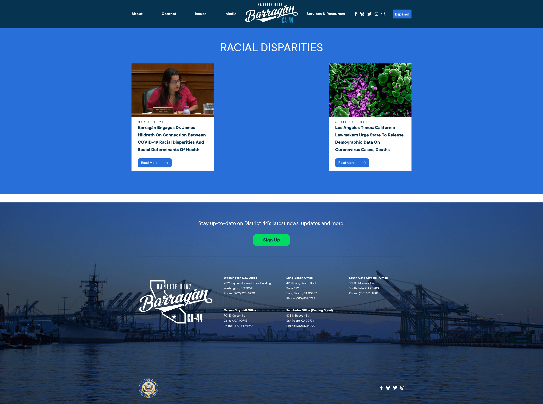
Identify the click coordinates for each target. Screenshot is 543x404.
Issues (200, 13)
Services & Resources (325, 13)
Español (402, 14)
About (137, 13)
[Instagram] (376, 14)
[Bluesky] (362, 13)
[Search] (383, 14)
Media (231, 13)
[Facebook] (355, 14)
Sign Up (271, 240)
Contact (169, 13)
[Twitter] (369, 14)
